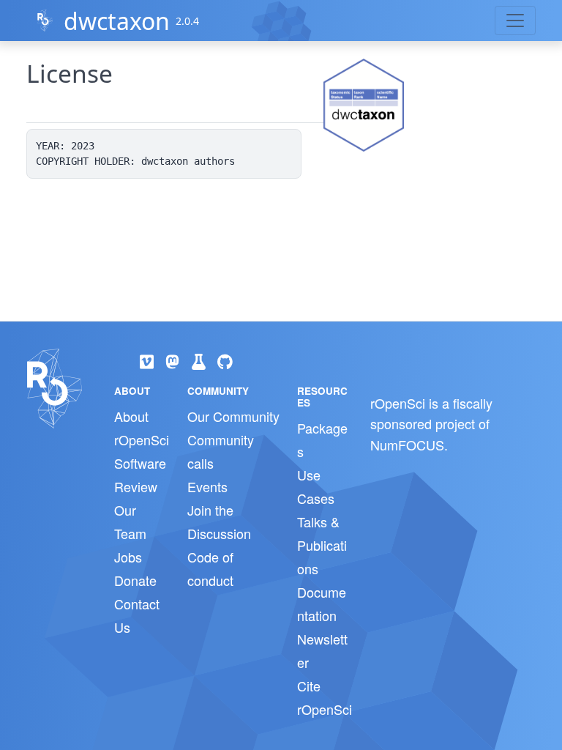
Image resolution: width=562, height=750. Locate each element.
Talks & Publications (322, 545)
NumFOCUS (407, 444)
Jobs (128, 556)
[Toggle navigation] (515, 20)
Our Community (233, 416)
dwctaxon (117, 21)
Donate (135, 580)
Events (207, 486)
